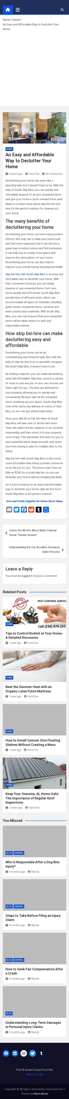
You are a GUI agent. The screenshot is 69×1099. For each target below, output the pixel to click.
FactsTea (34, 173)
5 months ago (17, 1032)
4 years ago (15, 173)
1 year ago (15, 642)
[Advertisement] (34, 67)
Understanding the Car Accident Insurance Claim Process (34, 550)
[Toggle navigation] (18, 9)
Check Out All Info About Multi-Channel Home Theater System (32, 533)
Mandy (35, 871)
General (19, 853)
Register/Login (34, 1074)
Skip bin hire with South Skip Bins (25, 274)
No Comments (54, 173)
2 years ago (15, 807)
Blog (9, 853)
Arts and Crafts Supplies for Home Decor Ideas (34, 501)
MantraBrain (41, 1093)
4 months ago (17, 871)
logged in (27, 576)
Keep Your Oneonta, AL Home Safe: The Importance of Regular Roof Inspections (32, 798)
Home (9, 149)
